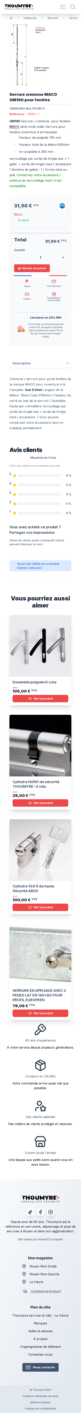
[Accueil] (11, 18)
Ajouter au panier (34, 268)
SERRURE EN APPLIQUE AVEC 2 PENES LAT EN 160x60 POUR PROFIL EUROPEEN (39, 995)
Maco (18, 214)
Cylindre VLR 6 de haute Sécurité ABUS (33, 888)
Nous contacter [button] (44, 1367)
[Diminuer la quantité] (18, 257)
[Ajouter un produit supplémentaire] (62, 257)
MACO (14, 127)
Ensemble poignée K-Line (34, 682)
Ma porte (53, 18)
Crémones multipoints (27, 108)
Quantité (19, 250)
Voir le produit (43, 698)
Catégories (30, 18)
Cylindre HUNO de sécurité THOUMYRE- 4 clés (36, 784)
